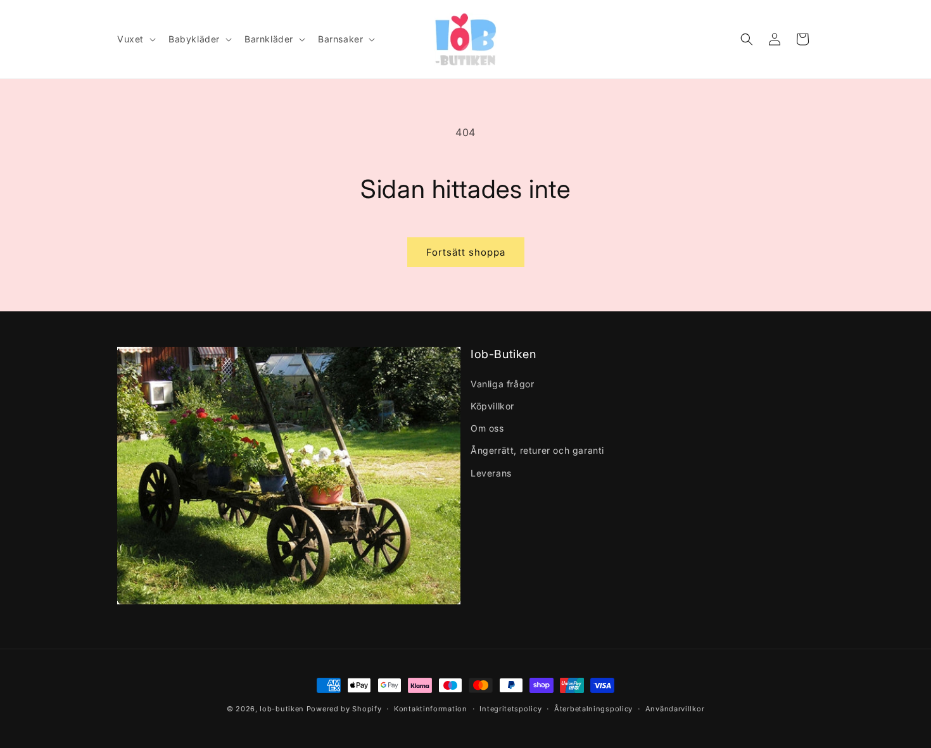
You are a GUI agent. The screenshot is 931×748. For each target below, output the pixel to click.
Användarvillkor (675, 708)
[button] (135, 39)
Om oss (487, 428)
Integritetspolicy (510, 708)
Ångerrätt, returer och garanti (537, 450)
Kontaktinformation (430, 708)
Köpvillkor (492, 406)
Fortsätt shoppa (465, 252)
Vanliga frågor (502, 383)
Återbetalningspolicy (593, 708)
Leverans (491, 473)
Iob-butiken (282, 708)
